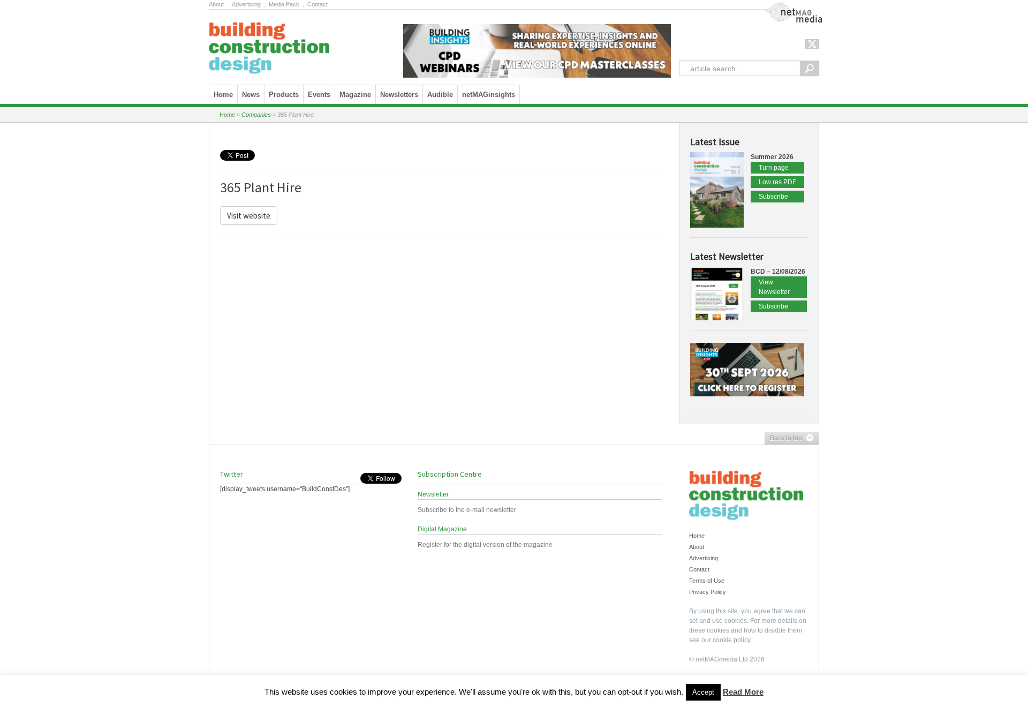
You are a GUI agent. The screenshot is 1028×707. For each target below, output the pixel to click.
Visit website (248, 215)
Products (284, 95)
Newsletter (433, 494)
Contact (317, 4)
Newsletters (399, 95)
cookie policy (731, 640)
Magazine (355, 95)
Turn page (774, 167)
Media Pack (284, 4)
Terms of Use (706, 580)
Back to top (783, 438)
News (251, 95)
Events (319, 95)
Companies (256, 114)
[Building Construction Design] (269, 44)
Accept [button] (703, 692)
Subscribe (773, 196)
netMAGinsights (488, 95)
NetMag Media (784, 7)
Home (223, 95)
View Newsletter (774, 287)
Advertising (246, 4)
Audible (440, 95)
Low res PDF (777, 182)
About (216, 4)
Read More (743, 691)
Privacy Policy (707, 592)
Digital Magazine (442, 529)
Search (809, 68)
